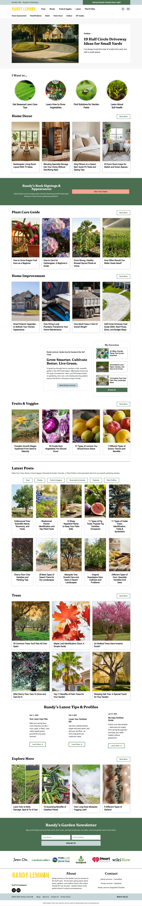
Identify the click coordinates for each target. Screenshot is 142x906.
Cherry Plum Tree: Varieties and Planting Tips (22, 577)
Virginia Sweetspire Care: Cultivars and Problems (95, 578)
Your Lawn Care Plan (39, 719)
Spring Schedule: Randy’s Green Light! (106, 2)
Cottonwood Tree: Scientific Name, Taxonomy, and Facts (22, 525)
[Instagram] (123, 9)
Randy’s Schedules (30, 2)
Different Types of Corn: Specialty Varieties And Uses (120, 578)
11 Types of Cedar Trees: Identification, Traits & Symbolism (119, 526)
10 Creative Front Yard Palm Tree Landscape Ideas (118, 380)
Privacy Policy (65, 897)
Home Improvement (19, 16)
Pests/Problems (36, 16)
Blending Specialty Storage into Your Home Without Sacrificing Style (56, 167)
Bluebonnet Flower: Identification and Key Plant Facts (47, 525)
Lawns (78, 9)
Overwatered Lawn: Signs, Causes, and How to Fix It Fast (117, 367)
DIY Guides (80, 16)
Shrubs (52, 9)
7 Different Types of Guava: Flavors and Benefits (116, 449)
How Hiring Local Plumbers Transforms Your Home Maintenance (56, 327)
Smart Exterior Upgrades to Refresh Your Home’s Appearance (24, 327)
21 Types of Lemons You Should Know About (86, 447)
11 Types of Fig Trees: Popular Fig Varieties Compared (95, 525)
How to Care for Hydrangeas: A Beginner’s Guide (55, 263)
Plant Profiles (90, 9)
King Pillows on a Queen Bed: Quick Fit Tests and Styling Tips (85, 167)
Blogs (38, 897)
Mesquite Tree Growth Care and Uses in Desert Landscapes (71, 578)
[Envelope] (128, 9)
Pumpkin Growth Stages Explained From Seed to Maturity (25, 449)
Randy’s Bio (16, 2)
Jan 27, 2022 (112, 714)
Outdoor (69, 16)
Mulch (47, 16)
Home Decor (58, 16)
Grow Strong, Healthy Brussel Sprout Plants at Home (85, 263)
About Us (46, 897)
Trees (43, 9)
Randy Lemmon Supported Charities (111, 888)
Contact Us (55, 897)
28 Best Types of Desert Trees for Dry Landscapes (46, 577)
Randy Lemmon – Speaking (111, 883)
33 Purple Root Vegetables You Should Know (55, 449)
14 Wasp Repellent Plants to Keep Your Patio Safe (71, 525)
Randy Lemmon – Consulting (111, 879)
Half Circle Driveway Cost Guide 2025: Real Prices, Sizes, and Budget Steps (115, 327)
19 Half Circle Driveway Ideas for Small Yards (105, 41)
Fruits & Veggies (65, 9)
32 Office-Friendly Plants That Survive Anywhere (117, 353)
